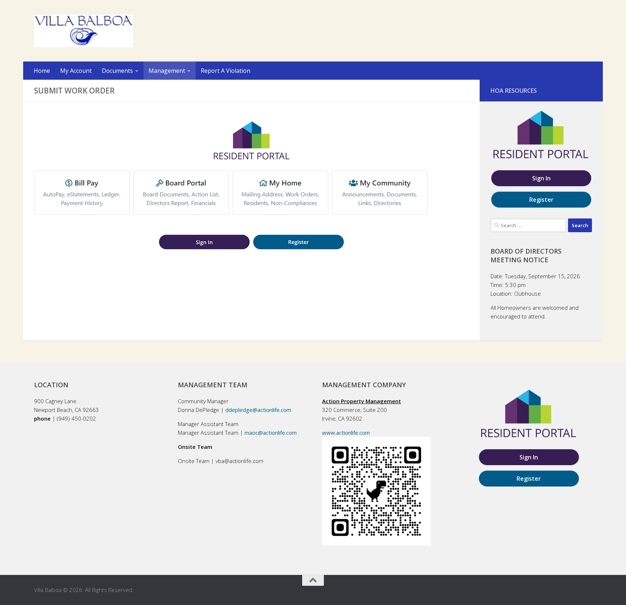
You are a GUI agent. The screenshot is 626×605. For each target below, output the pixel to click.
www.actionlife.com (346, 432)
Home (42, 71)
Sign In (541, 178)
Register (541, 200)
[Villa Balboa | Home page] (83, 30)
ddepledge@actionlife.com (258, 409)
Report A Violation (225, 71)
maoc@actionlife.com (271, 432)
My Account (76, 71)
